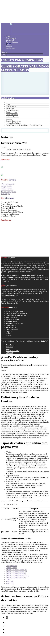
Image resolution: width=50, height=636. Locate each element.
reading (8, 333)
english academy (11, 321)
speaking (9, 331)
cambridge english (12, 329)
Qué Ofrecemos (6, 188)
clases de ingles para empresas (16, 315)
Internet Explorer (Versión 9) (16, 574)
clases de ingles (11, 325)
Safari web (9, 581)
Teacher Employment (8, 192)
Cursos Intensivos (7, 190)
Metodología (5, 194)
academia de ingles (12, 319)
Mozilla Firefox (11, 568)
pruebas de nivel (11, 327)
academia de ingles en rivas (15, 311)
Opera (8, 579)
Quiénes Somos (6, 186)
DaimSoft (44, 341)
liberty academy (11, 317)
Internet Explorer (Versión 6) (16, 577)
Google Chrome (11, 566)
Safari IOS (9, 583)
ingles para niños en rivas (14, 323)
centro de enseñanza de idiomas (16, 313)
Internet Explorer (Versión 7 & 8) (17, 575)
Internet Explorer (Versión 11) (16, 570)
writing (8, 335)
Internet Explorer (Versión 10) (16, 572)
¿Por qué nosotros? (7, 184)
